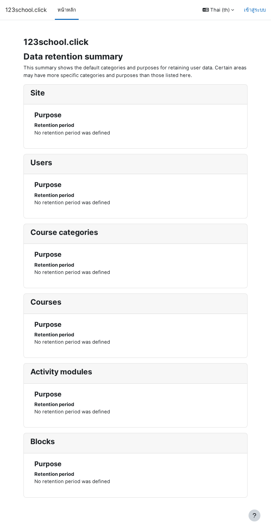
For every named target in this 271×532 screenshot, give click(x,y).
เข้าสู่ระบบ (255, 10)
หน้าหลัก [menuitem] (67, 10)
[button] (218, 10)
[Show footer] (254, 515)
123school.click (26, 9)
